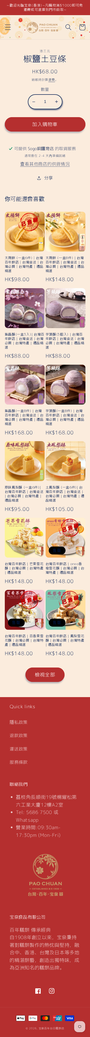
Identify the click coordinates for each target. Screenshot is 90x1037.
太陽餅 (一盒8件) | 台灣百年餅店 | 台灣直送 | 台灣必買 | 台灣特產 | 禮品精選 (65, 264)
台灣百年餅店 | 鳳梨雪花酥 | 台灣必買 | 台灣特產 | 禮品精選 (65, 640)
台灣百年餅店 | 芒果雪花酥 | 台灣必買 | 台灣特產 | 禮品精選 (24, 568)
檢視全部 (45, 674)
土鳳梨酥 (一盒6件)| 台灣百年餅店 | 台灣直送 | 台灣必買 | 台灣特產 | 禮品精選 (65, 494)
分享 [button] (48, 178)
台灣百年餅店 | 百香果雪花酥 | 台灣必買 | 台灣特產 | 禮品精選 (24, 640)
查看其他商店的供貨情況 (45, 164)
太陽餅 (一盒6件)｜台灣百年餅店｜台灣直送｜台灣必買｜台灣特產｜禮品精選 (24, 264)
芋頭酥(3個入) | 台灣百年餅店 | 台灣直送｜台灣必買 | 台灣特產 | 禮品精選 (65, 341)
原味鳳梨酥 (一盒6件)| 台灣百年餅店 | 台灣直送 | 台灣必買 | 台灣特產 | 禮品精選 (24, 494)
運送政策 (19, 749)
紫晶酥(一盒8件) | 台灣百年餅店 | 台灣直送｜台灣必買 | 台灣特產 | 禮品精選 (24, 417)
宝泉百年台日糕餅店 (51, 1028)
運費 (51, 79)
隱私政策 (19, 722)
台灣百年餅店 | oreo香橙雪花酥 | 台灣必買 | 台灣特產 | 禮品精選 (65, 568)
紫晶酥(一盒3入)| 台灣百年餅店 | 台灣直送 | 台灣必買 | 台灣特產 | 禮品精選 (25, 341)
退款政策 (19, 735)
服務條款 (19, 762)
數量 (45, 89)
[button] (8, 27)
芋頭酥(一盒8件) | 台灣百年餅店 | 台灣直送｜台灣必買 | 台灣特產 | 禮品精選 (65, 417)
